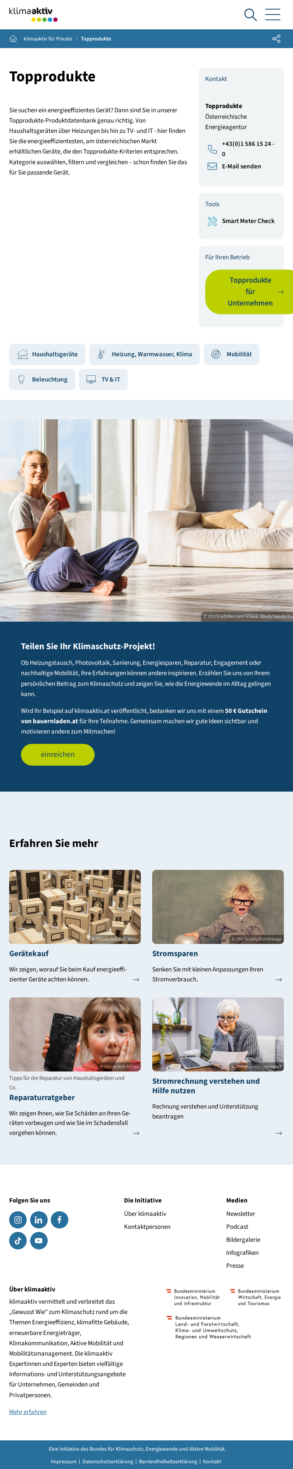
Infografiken (242, 1252)
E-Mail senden (241, 166)
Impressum (64, 1461)
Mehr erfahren (28, 1412)
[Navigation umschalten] (273, 14)
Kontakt (212, 1461)
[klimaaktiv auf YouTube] (39, 1240)
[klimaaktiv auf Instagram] (18, 1220)
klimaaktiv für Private (48, 39)
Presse (235, 1265)
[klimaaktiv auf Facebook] (59, 1220)
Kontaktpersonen (147, 1226)
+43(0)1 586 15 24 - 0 (248, 149)
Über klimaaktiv (145, 1214)
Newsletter (240, 1214)
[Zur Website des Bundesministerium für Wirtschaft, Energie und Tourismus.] (255, 1297)
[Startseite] (33, 14)
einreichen (58, 754)
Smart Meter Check (248, 221)
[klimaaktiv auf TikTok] (18, 1240)
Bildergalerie (243, 1239)
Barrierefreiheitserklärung (168, 1461)
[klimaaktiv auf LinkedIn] (39, 1220)
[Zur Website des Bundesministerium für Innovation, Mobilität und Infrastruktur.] (193, 1297)
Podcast (237, 1226)
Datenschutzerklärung (107, 1461)
